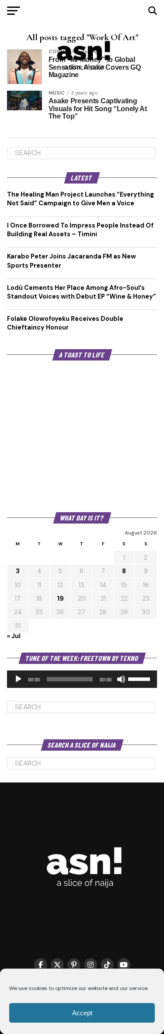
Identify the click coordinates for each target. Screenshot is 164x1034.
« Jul (14, 636)
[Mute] (121, 679)
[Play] (18, 679)
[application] (82, 679)
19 (60, 598)
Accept (82, 1013)
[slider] (140, 678)
